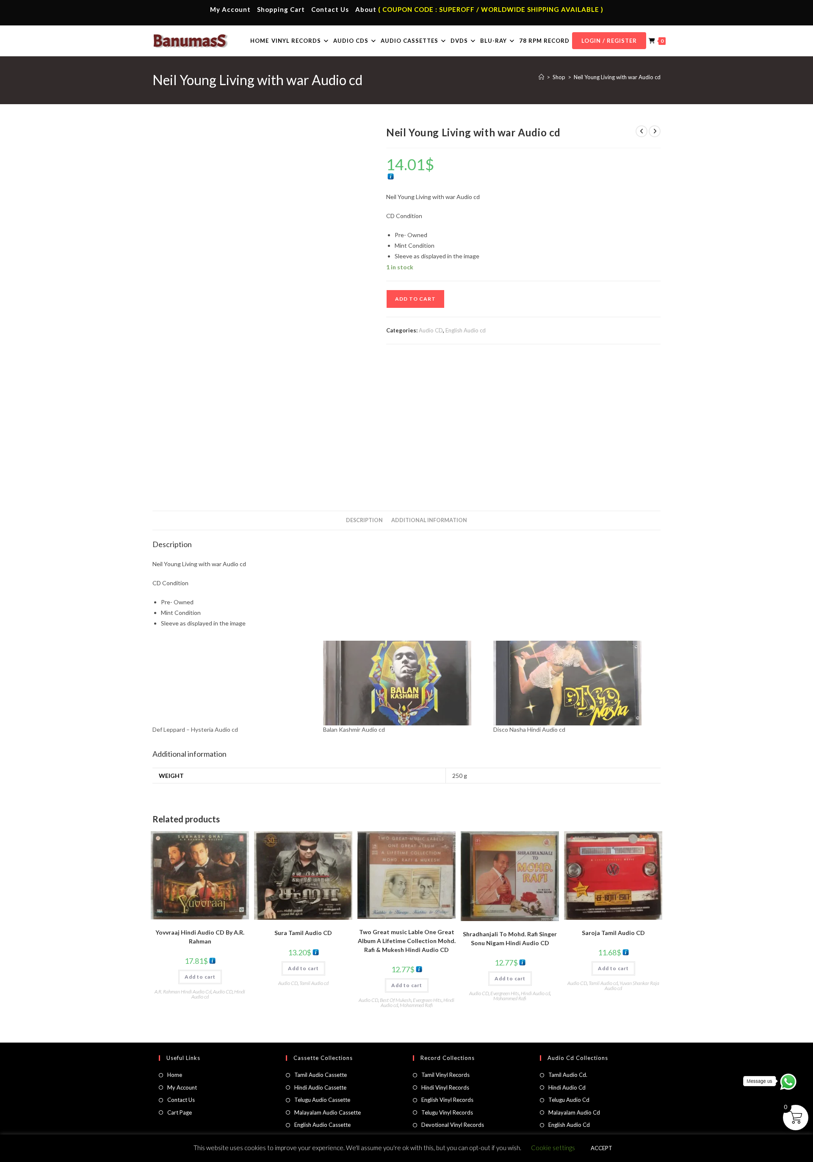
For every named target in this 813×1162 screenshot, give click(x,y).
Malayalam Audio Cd (574, 1112)
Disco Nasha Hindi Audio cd (529, 729)
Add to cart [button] (200, 977)
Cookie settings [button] (553, 1147)
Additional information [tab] (429, 520)
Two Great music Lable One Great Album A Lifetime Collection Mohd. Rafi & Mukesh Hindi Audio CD (407, 940)
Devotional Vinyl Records (452, 1124)
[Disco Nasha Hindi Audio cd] (574, 683)
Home (174, 1074)
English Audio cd (465, 330)
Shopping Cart (281, 9)
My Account (230, 9)
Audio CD (431, 330)
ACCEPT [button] (601, 1148)
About (365, 9)
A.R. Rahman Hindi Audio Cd (183, 991)
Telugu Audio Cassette (322, 1099)
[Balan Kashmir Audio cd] (404, 683)
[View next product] (655, 131)
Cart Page (179, 1112)
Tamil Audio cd (314, 983)
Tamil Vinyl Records (445, 1074)
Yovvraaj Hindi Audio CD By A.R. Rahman (199, 937)
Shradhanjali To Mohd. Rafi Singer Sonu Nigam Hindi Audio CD (510, 938)
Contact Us (330, 9)
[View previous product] (641, 131)
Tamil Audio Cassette (320, 1074)
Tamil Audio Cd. (567, 1074)
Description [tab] (364, 520)
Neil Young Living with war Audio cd (617, 77)
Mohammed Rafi (416, 1005)
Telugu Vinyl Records (447, 1112)
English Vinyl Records (447, 1099)
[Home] (541, 77)
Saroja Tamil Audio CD (613, 932)
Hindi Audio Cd (567, 1087)
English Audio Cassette (322, 1124)
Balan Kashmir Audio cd (354, 729)
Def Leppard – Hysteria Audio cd (195, 729)
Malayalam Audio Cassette (327, 1112)
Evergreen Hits (427, 1000)
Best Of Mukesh (395, 1000)
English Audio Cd (569, 1124)
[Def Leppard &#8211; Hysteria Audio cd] (233, 683)
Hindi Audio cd (535, 993)
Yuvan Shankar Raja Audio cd (632, 985)
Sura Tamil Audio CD (303, 932)
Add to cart (415, 299)
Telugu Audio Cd (568, 1099)
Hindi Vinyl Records (445, 1087)
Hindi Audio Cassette (320, 1087)
